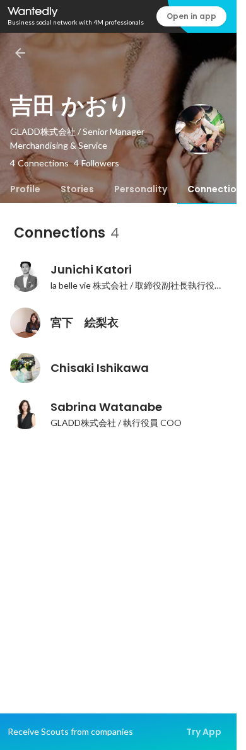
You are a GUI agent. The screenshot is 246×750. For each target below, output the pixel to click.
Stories (77, 189)
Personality (140, 189)
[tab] (25, 189)
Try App (203, 731)
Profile (25, 189)
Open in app (191, 16)
